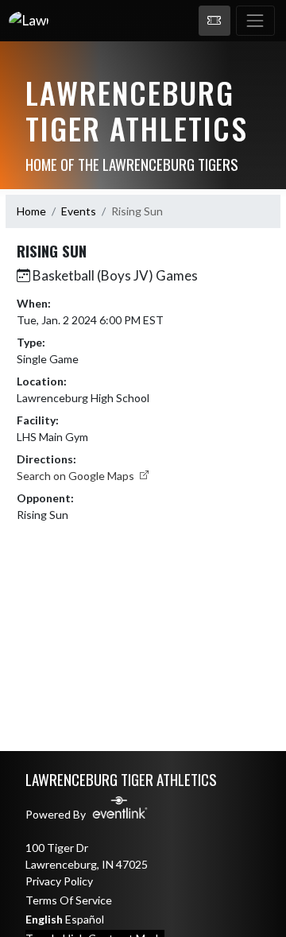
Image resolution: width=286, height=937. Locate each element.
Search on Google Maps (77, 475)
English (44, 919)
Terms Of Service (68, 900)
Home (31, 211)
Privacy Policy (59, 881)
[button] (214, 21)
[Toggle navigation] (255, 21)
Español (84, 919)
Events (78, 211)
